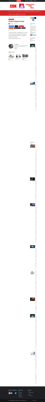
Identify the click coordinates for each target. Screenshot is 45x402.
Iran (11, 11)
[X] (16, 48)
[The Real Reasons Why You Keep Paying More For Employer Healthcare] (32, 353)
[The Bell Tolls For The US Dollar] (32, 299)
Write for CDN (31, 11)
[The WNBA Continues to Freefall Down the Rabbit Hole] (32, 179)
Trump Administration (19, 11)
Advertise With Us (31, 392)
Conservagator (20, 392)
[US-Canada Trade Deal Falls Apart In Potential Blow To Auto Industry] (32, 83)
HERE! (19, 38)
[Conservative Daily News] (22, 6)
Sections (14, 11)
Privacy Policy (31, 395)
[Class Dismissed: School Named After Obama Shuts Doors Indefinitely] (32, 146)
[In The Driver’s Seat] (11, 55)
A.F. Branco (16, 44)
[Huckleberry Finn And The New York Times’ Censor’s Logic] (32, 272)
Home (10, 11)
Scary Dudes (17, 58)
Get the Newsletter (26, 11)
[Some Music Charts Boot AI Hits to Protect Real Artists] (32, 246)
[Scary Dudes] (18, 55)
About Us (39, 11)
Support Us (35, 11)
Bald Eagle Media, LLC (23, 400)
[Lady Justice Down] (25, 55)
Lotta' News (19, 395)
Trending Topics (13, 17)
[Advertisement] (33, 126)
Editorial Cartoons (18, 17)
